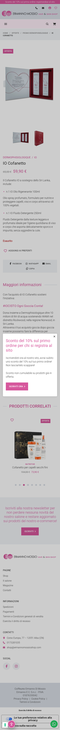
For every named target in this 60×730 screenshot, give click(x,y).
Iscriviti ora (16, 386)
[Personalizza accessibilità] (11, 724)
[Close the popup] (54, 336)
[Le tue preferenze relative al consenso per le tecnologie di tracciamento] (5, 725)
